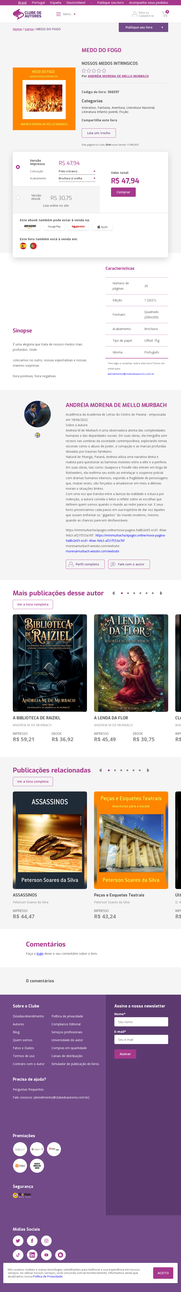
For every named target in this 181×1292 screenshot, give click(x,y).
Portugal (38, 2)
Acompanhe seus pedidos (148, 2)
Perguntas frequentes (28, 1089)
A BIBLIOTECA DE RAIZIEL (36, 718)
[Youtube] (46, 1255)
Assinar (125, 1054)
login (40, 953)
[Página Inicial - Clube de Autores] (27, 15)
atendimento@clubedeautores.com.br (131, 373)
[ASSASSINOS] (50, 840)
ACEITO (163, 1273)
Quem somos (22, 1040)
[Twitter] (18, 1241)
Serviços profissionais (66, 1032)
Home (17, 29)
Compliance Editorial (66, 1024)
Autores (18, 1024)
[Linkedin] (32, 1255)
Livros (29, 29)
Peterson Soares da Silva (30, 902)
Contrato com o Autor (29, 1064)
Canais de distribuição (67, 1056)
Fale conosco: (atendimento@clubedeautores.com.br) (51, 1097)
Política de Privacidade (47, 1276)
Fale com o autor (131, 564)
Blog (16, 1032)
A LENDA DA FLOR (111, 718)
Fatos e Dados (23, 1048)
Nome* (120, 1014)
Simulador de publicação (75, 1064)
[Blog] (60, 1255)
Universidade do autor (67, 1040)
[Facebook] (32, 1241)
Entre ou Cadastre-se (146, 14)
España (55, 2)
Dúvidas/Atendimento (28, 1016)
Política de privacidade (67, 1016)
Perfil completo (87, 564)
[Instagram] (46, 1241)
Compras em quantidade (69, 1048)
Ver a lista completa (33, 604)
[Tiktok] (18, 1255)
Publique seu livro (110, 2)
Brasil (22, 2)
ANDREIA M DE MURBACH (32, 725)
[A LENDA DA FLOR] (131, 663)
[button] (113, 593)
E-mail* (120, 1031)
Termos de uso (24, 1056)
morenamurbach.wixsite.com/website (92, 551)
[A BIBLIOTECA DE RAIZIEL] (50, 663)
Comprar (123, 192)
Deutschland (75, 2)
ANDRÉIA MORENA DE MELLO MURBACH (118, 76)
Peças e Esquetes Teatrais (119, 895)
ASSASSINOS (25, 895)
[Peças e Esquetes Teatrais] (131, 840)
